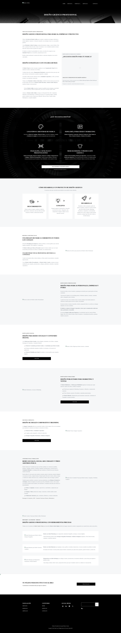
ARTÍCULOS (25, 610)
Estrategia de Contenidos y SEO (28, 498)
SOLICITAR (37, 358)
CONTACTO (44, 610)
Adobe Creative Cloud (38, 526)
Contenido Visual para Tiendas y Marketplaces (45, 498)
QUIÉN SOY (44, 608)
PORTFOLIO (25, 608)
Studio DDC (71, 628)
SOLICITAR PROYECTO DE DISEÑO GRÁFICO (60, 166)
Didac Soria (56, 628)
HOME (43, 605)
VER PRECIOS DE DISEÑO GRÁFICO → (60, 169)
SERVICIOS (24, 605)
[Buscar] (97, 604)
